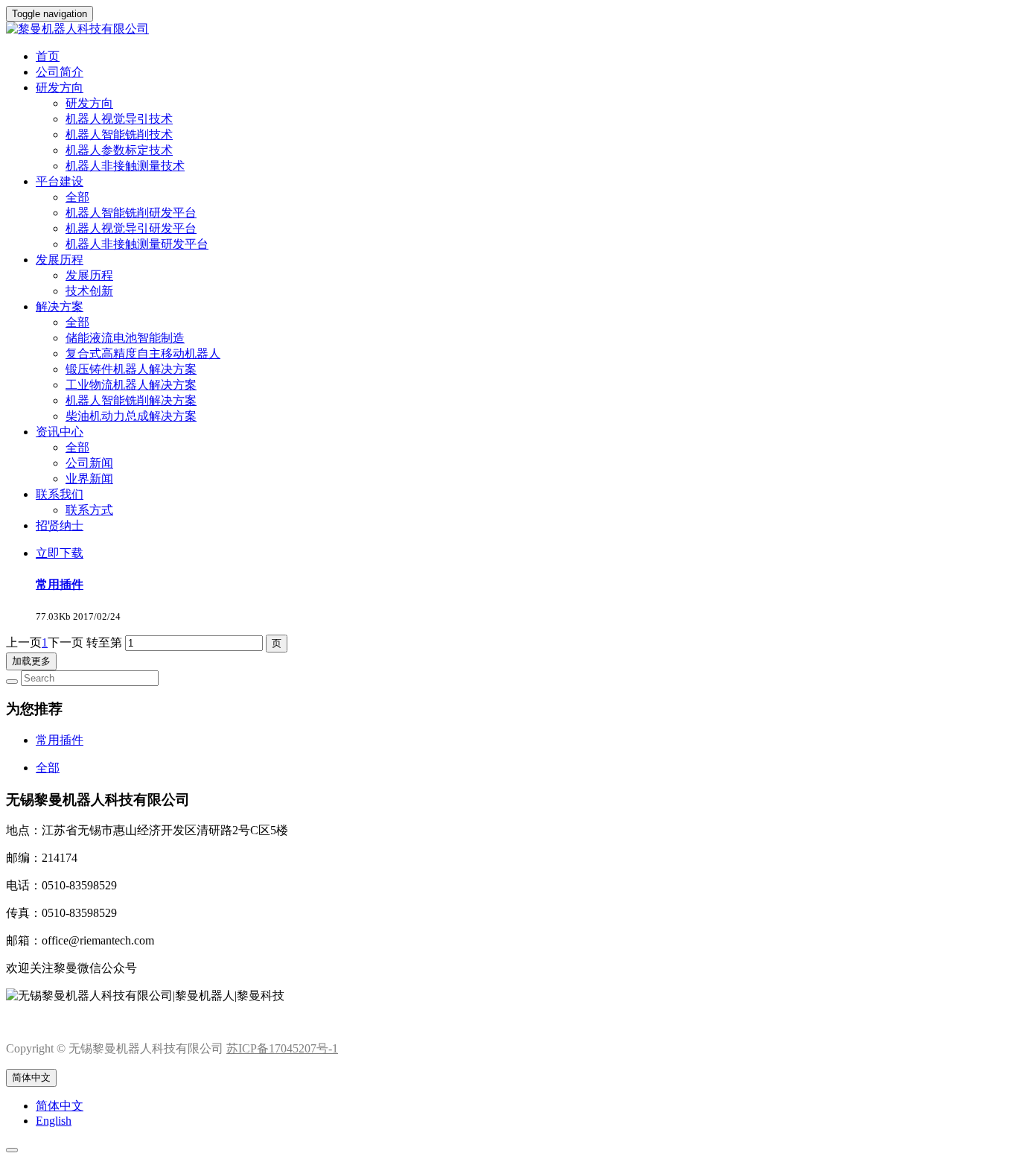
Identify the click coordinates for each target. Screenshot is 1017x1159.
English (53, 1120)
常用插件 (59, 584)
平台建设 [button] (59, 181)
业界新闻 (89, 478)
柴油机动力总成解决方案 (131, 416)
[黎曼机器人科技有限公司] (508, 29)
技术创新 (89, 291)
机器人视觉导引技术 (119, 118)
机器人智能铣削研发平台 (131, 212)
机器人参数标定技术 (119, 150)
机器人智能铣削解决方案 (131, 400)
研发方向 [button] (59, 87)
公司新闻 (89, 463)
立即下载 (59, 553)
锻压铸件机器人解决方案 (131, 369)
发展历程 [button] (59, 259)
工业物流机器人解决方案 (131, 384)
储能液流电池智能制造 (125, 337)
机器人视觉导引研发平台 (131, 228)
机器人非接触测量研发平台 (137, 244)
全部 (77, 197)
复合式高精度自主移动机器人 (143, 353)
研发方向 (89, 103)
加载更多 (31, 661)
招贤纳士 (59, 525)
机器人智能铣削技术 (119, 134)
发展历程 (89, 275)
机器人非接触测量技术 (125, 165)
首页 (48, 56)
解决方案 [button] (59, 306)
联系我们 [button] (59, 494)
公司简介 (59, 72)
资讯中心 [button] (59, 431)
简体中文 (31, 1077)
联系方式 (89, 510)
